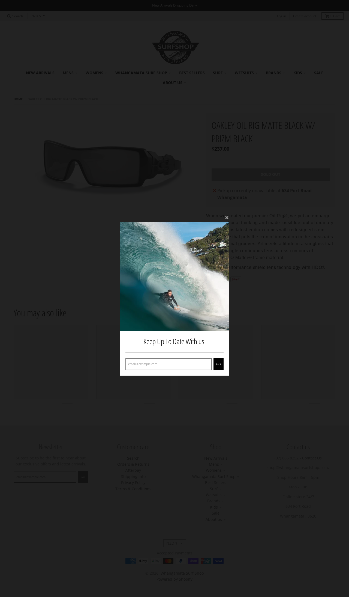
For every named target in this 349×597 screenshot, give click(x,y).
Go (218, 364)
